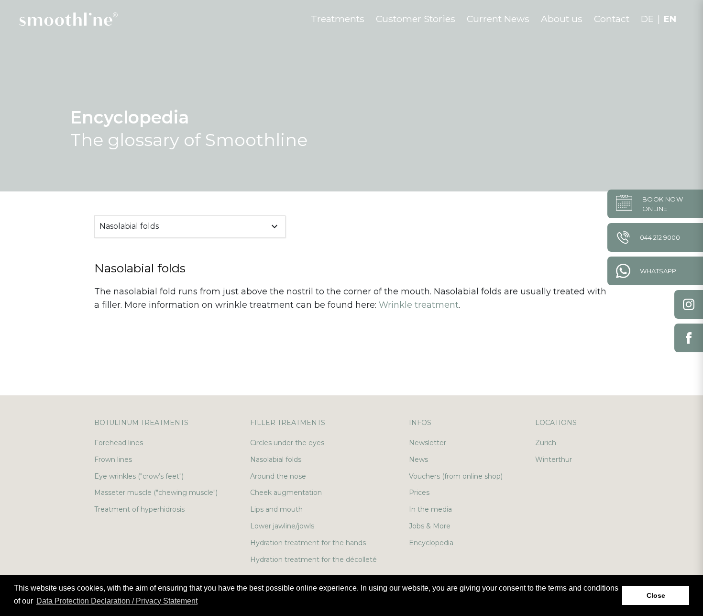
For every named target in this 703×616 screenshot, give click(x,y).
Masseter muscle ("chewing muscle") (156, 492)
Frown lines (113, 459)
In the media (430, 509)
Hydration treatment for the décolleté (313, 559)
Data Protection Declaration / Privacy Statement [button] (117, 601)
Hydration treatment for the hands (308, 542)
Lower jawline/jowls (282, 526)
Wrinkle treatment (419, 305)
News (418, 459)
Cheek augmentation (286, 492)
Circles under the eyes (287, 442)
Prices (419, 492)
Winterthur (553, 459)
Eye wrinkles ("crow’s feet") (139, 476)
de (647, 19)
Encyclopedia (431, 542)
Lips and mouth (276, 509)
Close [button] (656, 595)
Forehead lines (118, 442)
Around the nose (278, 476)
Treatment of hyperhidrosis (139, 509)
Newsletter (427, 442)
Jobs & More (429, 526)
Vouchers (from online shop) (456, 476)
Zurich (545, 442)
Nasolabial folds (275, 459)
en (670, 19)
